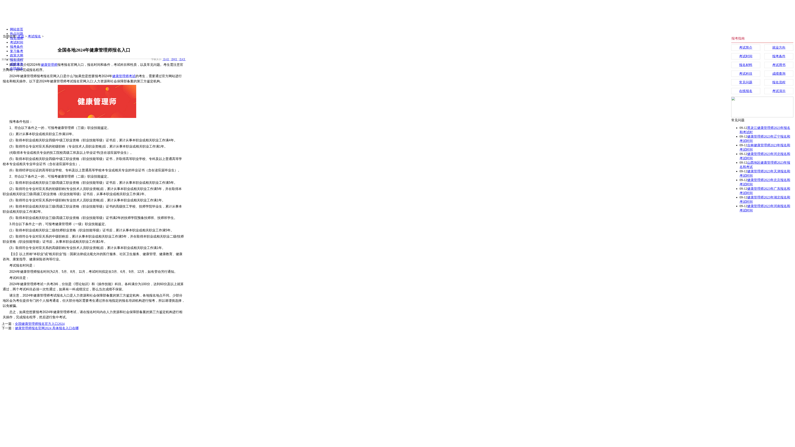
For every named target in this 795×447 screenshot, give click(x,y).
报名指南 (16, 38)
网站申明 (136, 340)
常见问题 (745, 82)
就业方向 (778, 47)
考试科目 (745, 73)
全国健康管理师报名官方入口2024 (40, 324)
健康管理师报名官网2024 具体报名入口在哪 (47, 328)
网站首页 (16, 29)
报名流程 (16, 59)
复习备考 (16, 51)
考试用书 (778, 65)
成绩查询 (16, 64)
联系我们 (154, 340)
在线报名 (16, 68)
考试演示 (778, 91)
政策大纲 (16, 55)
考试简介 (745, 47)
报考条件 (16, 46)
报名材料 (745, 65)
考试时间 (16, 42)
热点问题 (16, 33)
